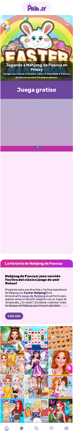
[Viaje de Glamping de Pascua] (12, 362)
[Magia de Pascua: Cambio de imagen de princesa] (60, 362)
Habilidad (52, 74)
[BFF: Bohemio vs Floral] (12, 387)
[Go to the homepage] (36, 7)
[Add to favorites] (67, 22)
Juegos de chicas (14, 74)
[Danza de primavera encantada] (60, 411)
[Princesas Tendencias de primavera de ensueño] (36, 387)
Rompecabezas (48, 77)
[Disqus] (36, 202)
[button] (21, 428)
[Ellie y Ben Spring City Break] (36, 411)
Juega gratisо (36, 89)
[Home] (6, 428)
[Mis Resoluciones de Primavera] (60, 387)
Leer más (14, 316)
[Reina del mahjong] (60, 338)
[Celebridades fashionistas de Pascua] (12, 338)
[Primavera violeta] (36, 362)
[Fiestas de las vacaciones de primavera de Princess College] (12, 411)
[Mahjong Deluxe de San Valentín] (36, 338)
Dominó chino (35, 74)
